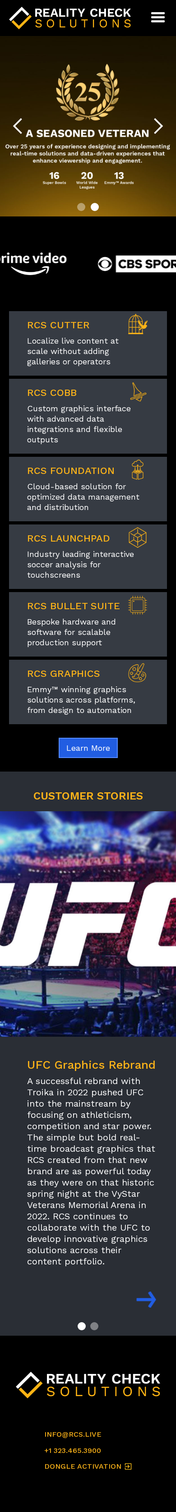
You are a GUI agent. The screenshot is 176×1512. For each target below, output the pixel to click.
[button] (157, 18)
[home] (72, 18)
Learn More (88, 748)
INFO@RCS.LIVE (73, 1434)
